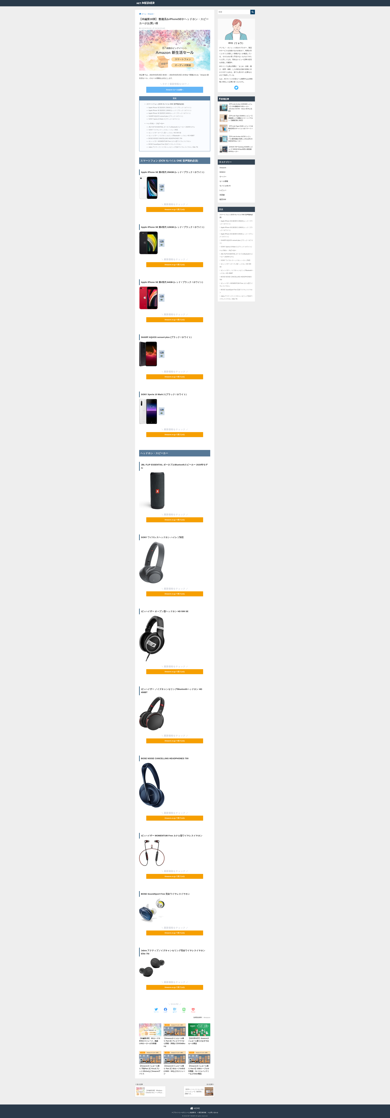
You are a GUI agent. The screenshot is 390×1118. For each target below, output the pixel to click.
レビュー (222, 190)
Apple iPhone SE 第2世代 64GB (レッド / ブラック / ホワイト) (169, 113)
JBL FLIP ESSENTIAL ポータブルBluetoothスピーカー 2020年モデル (171, 127)
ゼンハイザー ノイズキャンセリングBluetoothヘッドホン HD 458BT (171, 135)
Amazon (207, 1017)
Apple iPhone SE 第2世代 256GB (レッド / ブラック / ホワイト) (169, 107)
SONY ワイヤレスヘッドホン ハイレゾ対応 (163, 130)
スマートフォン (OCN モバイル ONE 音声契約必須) (165, 104)
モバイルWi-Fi (225, 186)
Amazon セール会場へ (174, 90)
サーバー (222, 177)
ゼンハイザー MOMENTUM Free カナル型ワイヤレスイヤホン (169, 141)
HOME (196, 1108)
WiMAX (222, 172)
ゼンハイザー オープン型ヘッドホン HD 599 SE (164, 133)
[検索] (252, 12)
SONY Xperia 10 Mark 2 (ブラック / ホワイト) (163, 119)
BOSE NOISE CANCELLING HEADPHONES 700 (165, 138)
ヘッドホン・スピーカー (155, 123)
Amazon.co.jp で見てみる (175, 209)
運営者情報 (202, 1112)
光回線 (222, 195)
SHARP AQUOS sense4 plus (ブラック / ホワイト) (165, 116)
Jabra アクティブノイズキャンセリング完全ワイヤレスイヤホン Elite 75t (173, 147)
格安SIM (222, 199)
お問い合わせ (213, 1112)
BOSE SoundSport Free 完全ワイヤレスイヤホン (165, 144)
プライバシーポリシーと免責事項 (184, 1112)
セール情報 (223, 181)
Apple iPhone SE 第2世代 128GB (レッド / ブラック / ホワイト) (169, 110)
